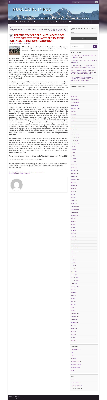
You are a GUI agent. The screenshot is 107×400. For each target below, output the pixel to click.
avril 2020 (73, 194)
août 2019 (73, 218)
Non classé (73, 358)
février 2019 (74, 236)
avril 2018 (73, 265)
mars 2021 (73, 161)
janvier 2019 (74, 239)
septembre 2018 (75, 251)
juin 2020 (73, 188)
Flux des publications (76, 382)
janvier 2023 (74, 96)
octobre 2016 (74, 319)
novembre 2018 (75, 245)
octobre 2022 (74, 105)
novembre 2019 (75, 209)
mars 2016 (73, 340)
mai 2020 (73, 191)
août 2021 (73, 146)
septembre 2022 (75, 108)
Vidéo (81, 21)
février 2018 (74, 271)
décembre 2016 (75, 313)
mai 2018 (73, 263)
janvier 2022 (74, 132)
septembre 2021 (75, 143)
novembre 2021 (75, 138)
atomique (24, 172)
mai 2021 (73, 155)
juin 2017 (73, 295)
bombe (33, 172)
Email (72, 32)
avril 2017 (73, 301)
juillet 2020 (74, 185)
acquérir (16, 172)
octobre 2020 (74, 176)
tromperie (27, 173)
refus (15, 173)
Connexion (73, 379)
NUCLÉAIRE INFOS (32, 9)
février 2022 (74, 129)
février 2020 (74, 200)
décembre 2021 (75, 135)
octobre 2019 (74, 212)
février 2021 (74, 164)
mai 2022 (73, 120)
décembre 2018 (75, 242)
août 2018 (73, 254)
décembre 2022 (75, 99)
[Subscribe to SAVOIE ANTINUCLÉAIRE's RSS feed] (9, 2)
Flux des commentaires (76, 385)
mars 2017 (73, 304)
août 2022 (73, 111)
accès (12, 172)
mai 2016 (73, 334)
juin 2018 (73, 260)
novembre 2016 (75, 316)
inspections (39, 172)
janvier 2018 (74, 274)
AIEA (19, 172)
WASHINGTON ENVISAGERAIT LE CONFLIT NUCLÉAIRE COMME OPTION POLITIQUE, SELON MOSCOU (23, 29)
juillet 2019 (74, 221)
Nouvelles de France (34, 21)
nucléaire (11, 173)
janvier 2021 (74, 167)
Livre (75, 21)
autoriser (29, 172)
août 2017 (73, 289)
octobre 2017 (74, 283)
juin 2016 (73, 331)
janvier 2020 (74, 203)
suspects (22, 173)
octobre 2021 (74, 141)
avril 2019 (73, 230)
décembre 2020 (75, 170)
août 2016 (73, 325)
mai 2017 (73, 298)
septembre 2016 (75, 322)
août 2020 (73, 182)
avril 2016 (73, 337)
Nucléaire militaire (61, 21)
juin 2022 (73, 117)
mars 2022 (73, 126)
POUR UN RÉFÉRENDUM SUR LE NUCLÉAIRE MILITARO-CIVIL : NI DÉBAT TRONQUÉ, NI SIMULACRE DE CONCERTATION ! (82, 78)
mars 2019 (73, 233)
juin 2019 (73, 224)
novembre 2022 (75, 102)
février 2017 (74, 307)
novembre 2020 (75, 173)
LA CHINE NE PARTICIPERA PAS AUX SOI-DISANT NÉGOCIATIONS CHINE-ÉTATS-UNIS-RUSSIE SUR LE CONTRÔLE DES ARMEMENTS (52, 29)
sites (18, 173)
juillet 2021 (74, 149)
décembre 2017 (75, 277)
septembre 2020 (75, 179)
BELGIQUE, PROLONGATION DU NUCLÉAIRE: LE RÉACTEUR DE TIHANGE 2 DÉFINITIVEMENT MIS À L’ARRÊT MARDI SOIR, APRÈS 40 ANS (83, 72)
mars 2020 (73, 197)
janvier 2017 (74, 310)
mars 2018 (73, 268)
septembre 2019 (75, 215)
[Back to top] (103, 396)
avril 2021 (73, 158)
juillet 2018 (74, 257)
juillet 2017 (74, 292)
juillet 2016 (74, 328)
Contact (87, 21)
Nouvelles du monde (48, 21)
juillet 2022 (74, 114)
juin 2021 (73, 152)
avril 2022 (73, 123)
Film (70, 21)
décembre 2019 (75, 206)
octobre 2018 (74, 248)
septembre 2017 (75, 286)
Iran (43, 172)
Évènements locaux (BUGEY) (17, 21)
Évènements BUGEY (76, 349)
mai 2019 (73, 227)
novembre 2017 (75, 280)
